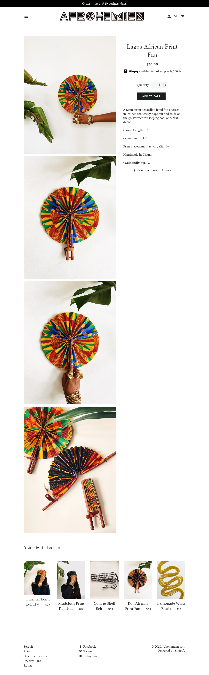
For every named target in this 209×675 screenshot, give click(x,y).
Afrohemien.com (174, 646)
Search (28, 646)
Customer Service (36, 656)
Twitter (87, 651)
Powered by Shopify (171, 650)
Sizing (28, 665)
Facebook (89, 646)
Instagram (89, 656)
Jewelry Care (32, 660)
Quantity (143, 85)
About (28, 651)
